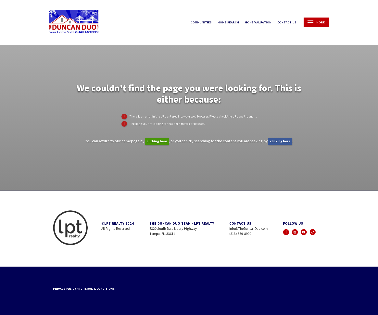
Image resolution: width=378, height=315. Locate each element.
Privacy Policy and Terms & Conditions (84, 289)
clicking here (157, 141)
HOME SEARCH (228, 22)
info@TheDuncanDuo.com (248, 228)
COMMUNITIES (201, 22)
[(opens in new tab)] (286, 232)
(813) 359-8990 (240, 233)
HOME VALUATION (258, 22)
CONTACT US (287, 22)
